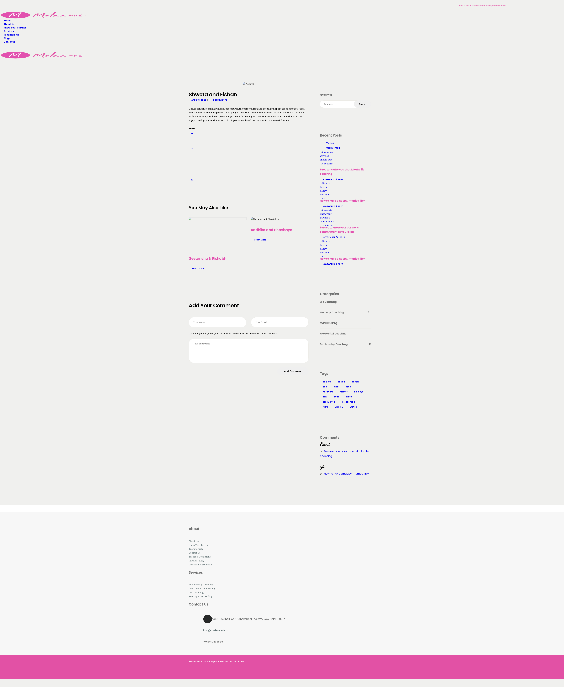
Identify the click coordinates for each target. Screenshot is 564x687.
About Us (194, 541)
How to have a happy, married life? (342, 200)
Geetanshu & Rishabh (207, 258)
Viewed (330, 143)
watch (353, 406)
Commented (333, 147)
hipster (344, 391)
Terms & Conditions (200, 557)
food (348, 386)
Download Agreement (201, 565)
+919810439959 (213, 641)
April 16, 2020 (198, 100)
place (349, 396)
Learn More (198, 268)
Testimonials (196, 549)
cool (325, 386)
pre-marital (329, 401)
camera (327, 381)
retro (325, 406)
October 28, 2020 (333, 206)
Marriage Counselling (201, 596)
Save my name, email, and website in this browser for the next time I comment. (234, 333)
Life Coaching (196, 592)
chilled (341, 381)
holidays (358, 391)
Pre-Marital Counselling (202, 588)
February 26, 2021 (333, 179)
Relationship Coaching (201, 584)
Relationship (348, 401)
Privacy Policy (196, 561)
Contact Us (194, 553)
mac (336, 396)
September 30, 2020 (334, 237)
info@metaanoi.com (216, 630)
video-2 (339, 406)
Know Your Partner (199, 545)
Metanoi (193, 661)
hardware (328, 391)
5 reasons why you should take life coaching (342, 172)
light (325, 396)
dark (336, 386)
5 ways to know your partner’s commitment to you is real (339, 230)
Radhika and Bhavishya (271, 229)
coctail (355, 381)
